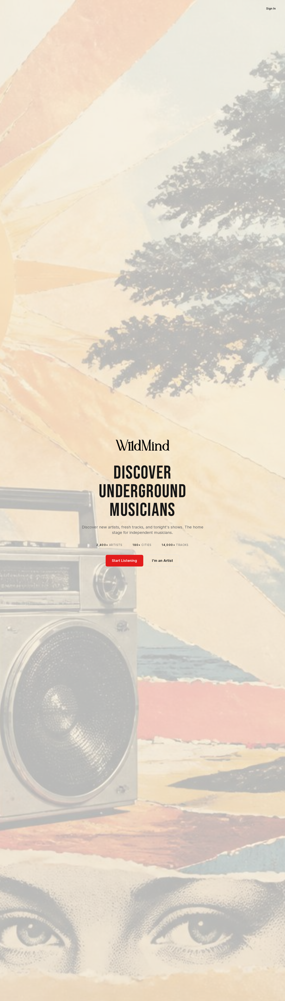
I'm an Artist (162, 561)
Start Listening (124, 561)
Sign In (271, 8)
